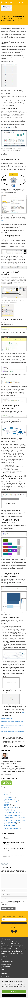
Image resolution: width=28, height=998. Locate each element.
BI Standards (6, 804)
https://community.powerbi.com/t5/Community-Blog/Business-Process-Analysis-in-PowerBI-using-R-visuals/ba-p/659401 (12, 731)
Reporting (6, 802)
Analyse (9, 737)
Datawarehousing (8, 797)
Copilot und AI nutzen (9, 810)
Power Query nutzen (9, 825)
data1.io (14, 739)
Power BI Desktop (6, 741)
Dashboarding (7, 796)
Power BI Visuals (13, 741)
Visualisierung (10, 742)
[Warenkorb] (22, 2)
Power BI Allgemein (20, 739)
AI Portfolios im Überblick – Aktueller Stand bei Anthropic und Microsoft (14, 849)
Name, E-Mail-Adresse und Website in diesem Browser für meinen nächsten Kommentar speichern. (13, 902)
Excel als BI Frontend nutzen (11, 814)
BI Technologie (6, 809)
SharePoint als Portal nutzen (11, 827)
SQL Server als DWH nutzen (11, 828)
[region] (14, 988)
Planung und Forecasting (10, 801)
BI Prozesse (13, 737)
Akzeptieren (14, 991)
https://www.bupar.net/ (6, 718)
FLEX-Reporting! (8, 805)
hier (8, 127)
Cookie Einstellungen (14, 995)
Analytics (10, 739)
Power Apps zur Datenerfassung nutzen (14, 820)
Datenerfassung (8, 799)
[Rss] (15, 931)
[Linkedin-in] (12, 931)
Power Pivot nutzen (9, 823)
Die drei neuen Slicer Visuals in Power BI (13, 855)
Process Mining (20, 741)
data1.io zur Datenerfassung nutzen (13, 812)
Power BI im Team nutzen (17, 738)
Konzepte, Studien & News (11, 807)
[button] (19, 2)
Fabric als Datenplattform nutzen (12, 815)
